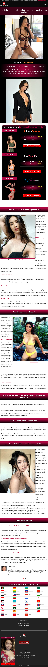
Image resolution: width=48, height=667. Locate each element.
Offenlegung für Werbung (42, 0)
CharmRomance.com (24, 259)
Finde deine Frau (24, 642)
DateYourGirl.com (34, 362)
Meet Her (8, 664)
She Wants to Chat (8, 638)
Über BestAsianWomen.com (23, 623)
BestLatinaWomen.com (25, 659)
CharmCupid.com (20, 493)
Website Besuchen (32, 146)
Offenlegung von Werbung (23, 625)
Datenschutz (23, 626)
